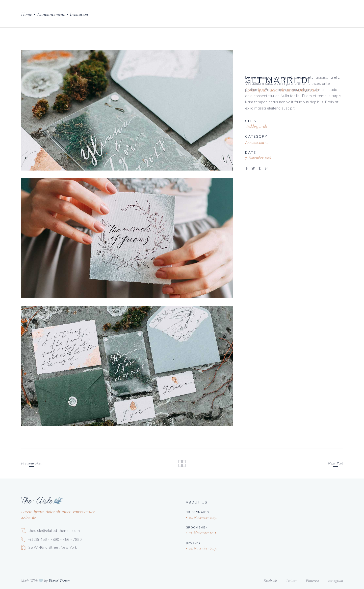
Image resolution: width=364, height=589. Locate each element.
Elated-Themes (59, 580)
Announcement (51, 14)
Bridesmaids (197, 512)
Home (26, 14)
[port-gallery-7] (127, 366)
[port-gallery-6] (127, 238)
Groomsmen (197, 527)
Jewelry (193, 543)
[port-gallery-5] (127, 110)
